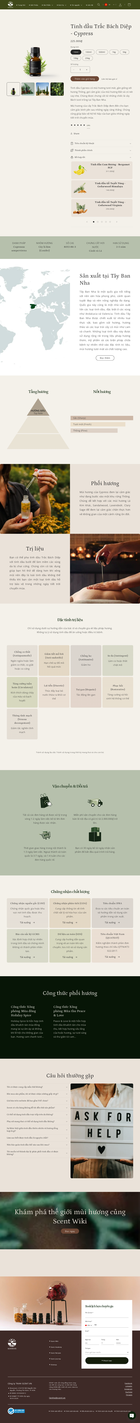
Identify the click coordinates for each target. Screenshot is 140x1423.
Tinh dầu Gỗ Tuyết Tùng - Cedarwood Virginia (110, 204)
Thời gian (88, 1348)
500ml (102, 52)
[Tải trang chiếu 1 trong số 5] (94, 222)
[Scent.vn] (10, 4)
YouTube (128, 1392)
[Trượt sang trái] (87, 222)
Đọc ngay (70, 1231)
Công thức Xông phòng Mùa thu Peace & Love (69, 1011)
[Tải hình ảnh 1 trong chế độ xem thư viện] (13, 89)
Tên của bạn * (89, 1312)
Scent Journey (56, 1359)
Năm (117, 1339)
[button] (47, 5)
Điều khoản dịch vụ (88, 1411)
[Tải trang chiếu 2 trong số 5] (98, 222)
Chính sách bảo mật (71, 1411)
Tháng (103, 1339)
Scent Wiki (55, 1341)
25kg (87, 58)
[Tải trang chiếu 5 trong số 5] (110, 222)
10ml (75, 52)
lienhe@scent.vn (57, 1398)
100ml (88, 52)
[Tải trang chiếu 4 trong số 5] (106, 222)
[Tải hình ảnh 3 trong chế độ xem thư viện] (42, 89)
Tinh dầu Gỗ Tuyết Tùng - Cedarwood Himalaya (110, 185)
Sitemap (54, 1365)
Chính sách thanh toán (123, 1411)
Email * (87, 1331)
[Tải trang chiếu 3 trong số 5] (102, 222)
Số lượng (74, 64)
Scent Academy (56, 1347)
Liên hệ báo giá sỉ (109, 79)
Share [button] (76, 133)
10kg (75, 58)
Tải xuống (25, 922)
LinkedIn (128, 1386)
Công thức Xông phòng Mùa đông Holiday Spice (23, 1011)
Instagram (128, 1389)
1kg (114, 52)
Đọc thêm (105, 358)
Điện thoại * (88, 1321)
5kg (124, 52)
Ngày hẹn (88, 1339)
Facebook (128, 1383)
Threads (129, 1395)
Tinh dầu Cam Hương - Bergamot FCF (110, 166)
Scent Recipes (56, 1353)
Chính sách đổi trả (56, 1411)
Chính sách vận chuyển (105, 1411)
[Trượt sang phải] (117, 222)
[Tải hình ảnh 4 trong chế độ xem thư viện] (57, 89)
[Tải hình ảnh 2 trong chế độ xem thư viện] (27, 89)
